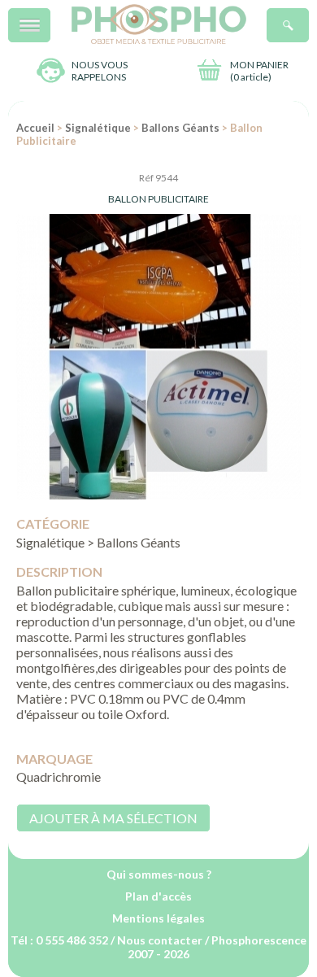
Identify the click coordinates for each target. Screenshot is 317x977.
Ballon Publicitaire (158, 199)
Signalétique (98, 127)
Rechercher (308, 16)
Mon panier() (259, 71)
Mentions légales (158, 918)
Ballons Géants (180, 127)
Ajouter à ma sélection (113, 818)
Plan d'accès (158, 896)
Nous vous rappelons (100, 71)
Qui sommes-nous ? (158, 874)
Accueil (35, 127)
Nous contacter (159, 940)
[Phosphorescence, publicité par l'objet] (159, 40)
